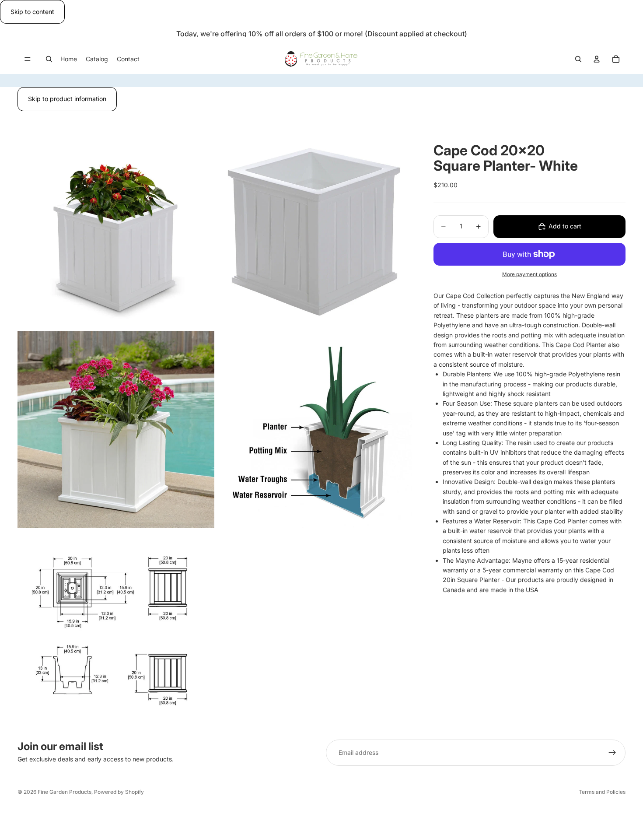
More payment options (529, 274)
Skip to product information (67, 98)
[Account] (596, 59)
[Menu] (27, 59)
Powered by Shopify (119, 792)
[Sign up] (612, 752)
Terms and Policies (602, 792)
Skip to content (32, 11)
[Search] (49, 59)
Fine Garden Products (64, 792)
